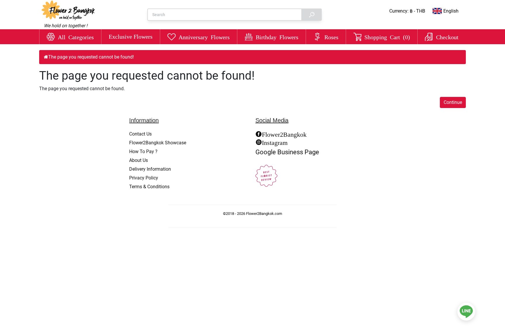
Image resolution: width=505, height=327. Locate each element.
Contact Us (140, 134)
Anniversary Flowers (204, 37)
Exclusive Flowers (131, 36)
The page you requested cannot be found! (91, 57)
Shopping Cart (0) (387, 37)
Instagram (275, 142)
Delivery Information (150, 169)
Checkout (447, 37)
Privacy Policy (143, 178)
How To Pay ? (143, 151)
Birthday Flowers (277, 37)
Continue (453, 102)
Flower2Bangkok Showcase (157, 142)
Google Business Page (287, 152)
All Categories (76, 37)
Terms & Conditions (149, 186)
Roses (331, 37)
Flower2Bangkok (284, 134)
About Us (138, 160)
